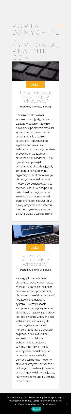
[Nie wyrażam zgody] (67, 403)
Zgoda (36, 409)
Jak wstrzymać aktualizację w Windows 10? (35, 260)
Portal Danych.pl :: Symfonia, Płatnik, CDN (36, 41)
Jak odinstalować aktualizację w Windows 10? (35, 97)
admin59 (37, 106)
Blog (48, 106)
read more (45, 213)
